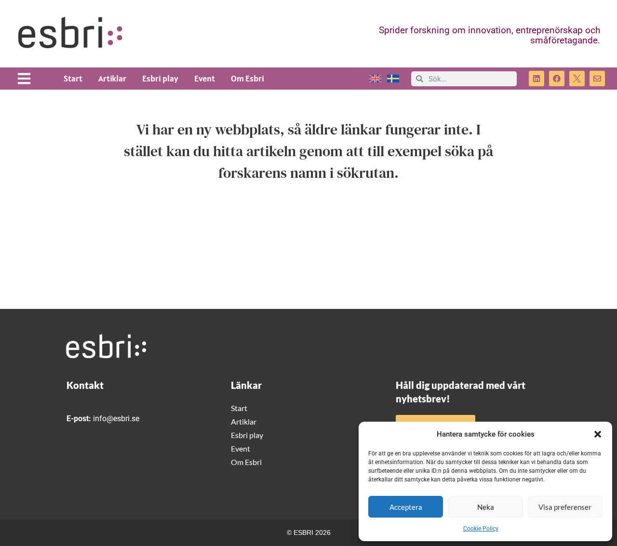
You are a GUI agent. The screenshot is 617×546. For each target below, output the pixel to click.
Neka (485, 507)
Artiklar (112, 78)
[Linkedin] (536, 78)
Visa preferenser (564, 507)
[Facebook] (556, 78)
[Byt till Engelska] (375, 78)
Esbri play (160, 78)
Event (204, 78)
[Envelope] (597, 78)
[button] (598, 434)
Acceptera (405, 507)
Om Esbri (247, 78)
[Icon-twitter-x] (577, 78)
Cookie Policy (480, 528)
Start (73, 78)
